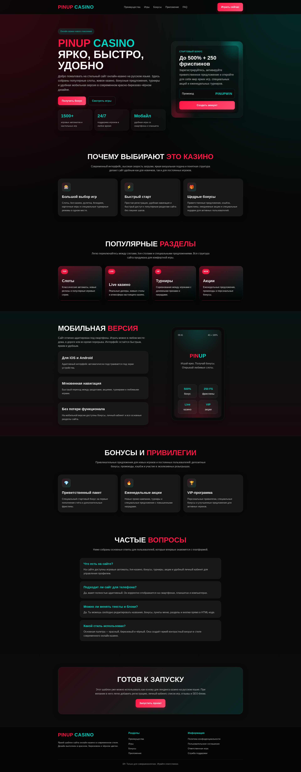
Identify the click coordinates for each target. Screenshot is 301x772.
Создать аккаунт (207, 105)
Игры (147, 7)
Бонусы (157, 7)
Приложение (172, 7)
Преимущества (132, 7)
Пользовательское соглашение (204, 744)
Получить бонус (72, 100)
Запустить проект (150, 703)
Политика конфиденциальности (204, 739)
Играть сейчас (230, 7)
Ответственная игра (198, 748)
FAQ (185, 7)
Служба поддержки (197, 753)
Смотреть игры (101, 100)
